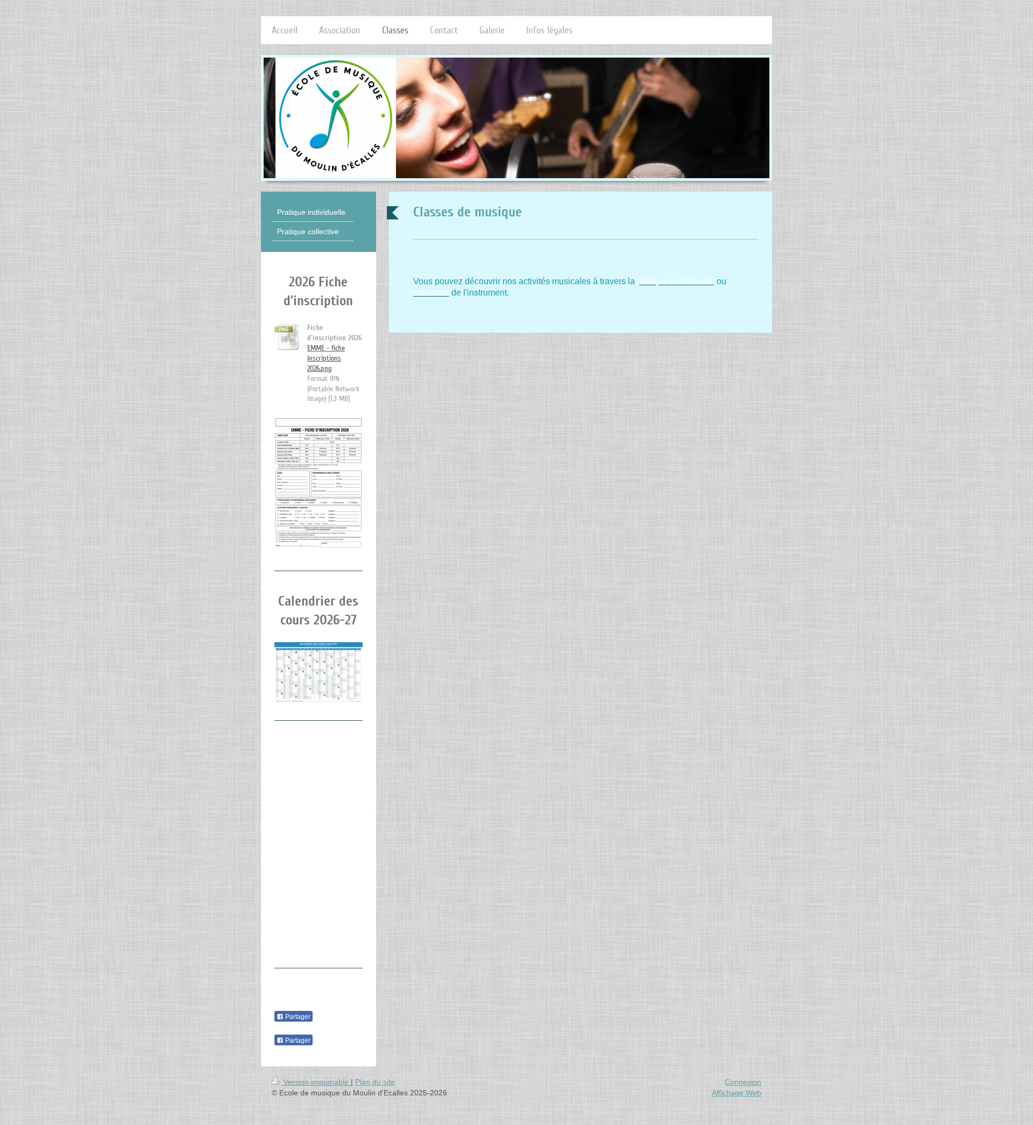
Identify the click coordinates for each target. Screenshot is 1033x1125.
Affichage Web (736, 1092)
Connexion (743, 1082)
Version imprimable (316, 1082)
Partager (297, 1017)
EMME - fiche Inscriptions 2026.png (326, 358)
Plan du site (375, 1082)
